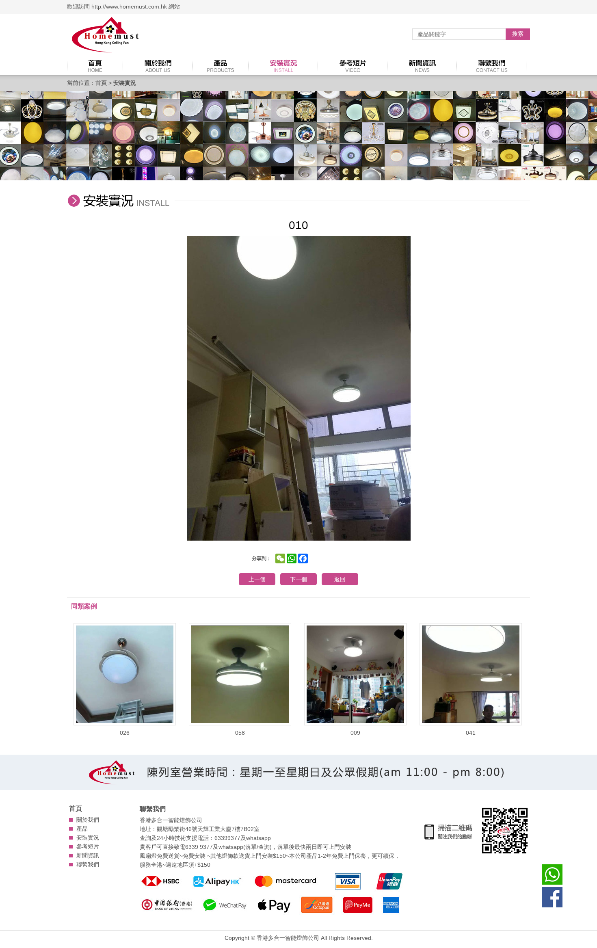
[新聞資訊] (422, 66)
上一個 (257, 579)
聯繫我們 (87, 864)
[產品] (221, 66)
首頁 (101, 83)
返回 (340, 579)
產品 (82, 828)
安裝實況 (87, 837)
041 (471, 732)
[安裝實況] (283, 66)
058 (240, 732)
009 (355, 732)
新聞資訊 (87, 855)
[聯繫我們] (491, 66)
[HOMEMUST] (105, 35)
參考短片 (87, 846)
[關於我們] (158, 66)
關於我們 (87, 819)
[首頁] (95, 66)
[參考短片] (352, 66)
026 (125, 732)
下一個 (298, 579)
